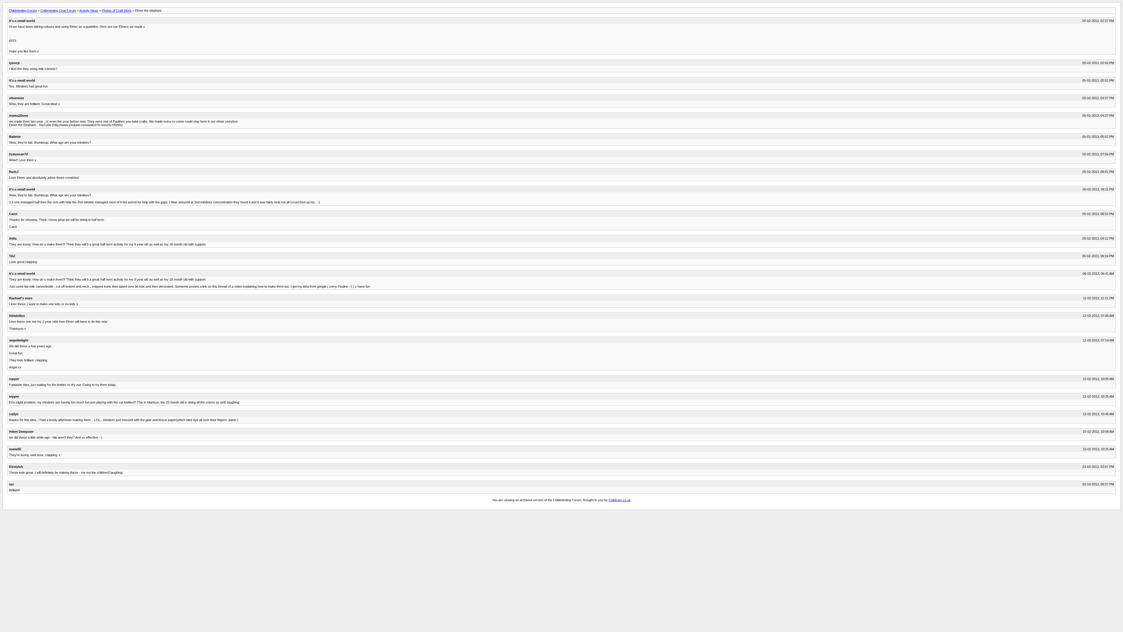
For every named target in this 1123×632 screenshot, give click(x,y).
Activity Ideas (88, 10)
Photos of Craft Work (117, 10)
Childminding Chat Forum (58, 10)
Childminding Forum (23, 10)
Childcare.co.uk (620, 500)
